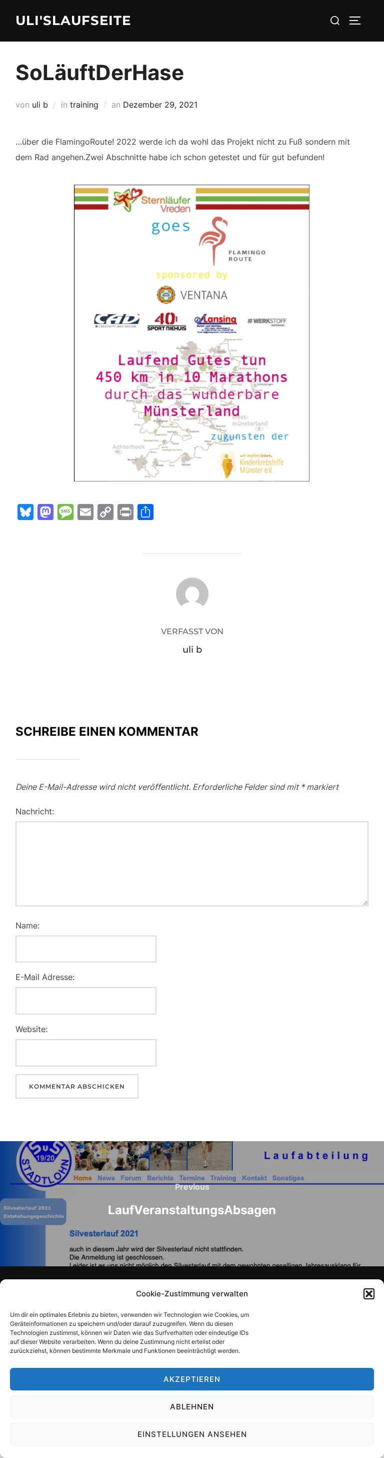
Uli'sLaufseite (73, 21)
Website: (32, 1029)
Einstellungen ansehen (192, 1434)
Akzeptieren (192, 1379)
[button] (369, 1294)
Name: (28, 925)
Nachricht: (35, 811)
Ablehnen (192, 1406)
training (84, 105)
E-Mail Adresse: (45, 977)
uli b (40, 105)
